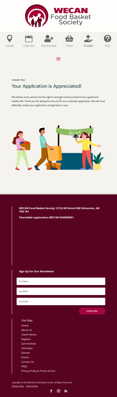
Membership (49, 45)
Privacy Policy (29, 371)
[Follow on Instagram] (58, 391)
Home (24, 325)
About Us (26, 330)
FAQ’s (24, 366)
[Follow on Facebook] (51, 391)
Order (69, 45)
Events (25, 357)
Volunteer (27, 348)
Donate (88, 45)
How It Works (29, 334)
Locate (9, 45)
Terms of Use (47, 371)
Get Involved (28, 343)
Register (26, 339)
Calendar (28, 45)
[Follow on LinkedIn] (66, 391)
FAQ (107, 45)
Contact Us (27, 362)
